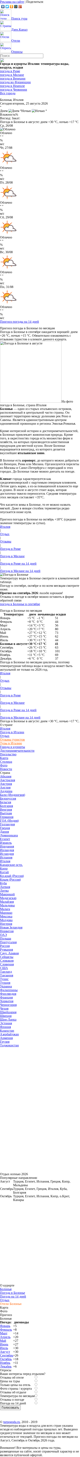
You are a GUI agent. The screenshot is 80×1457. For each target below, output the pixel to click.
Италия (5, 526)
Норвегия (7, 931)
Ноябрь (5, 1362)
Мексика (6, 916)
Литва (4, 890)
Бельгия (5, 802)
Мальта (5, 909)
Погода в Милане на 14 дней (20, 571)
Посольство (8, 754)
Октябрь (6, 1359)
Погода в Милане (12, 556)
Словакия (7, 960)
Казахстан (7, 1030)
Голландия (7, 824)
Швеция (5, 1016)
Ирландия (7, 850)
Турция (5, 982)
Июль (4, 1348)
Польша (5, 938)
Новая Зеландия (11, 927)
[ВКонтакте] (3, 6)
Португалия (8, 942)
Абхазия (5, 776)
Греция (5, 828)
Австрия (6, 783)
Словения (7, 964)
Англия (5, 787)
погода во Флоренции (15, 82)
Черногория (8, 1005)
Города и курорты (12, 747)
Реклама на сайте (12, 1)
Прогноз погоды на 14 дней (19, 321)
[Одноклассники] (11, 6)
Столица (6, 761)
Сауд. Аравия (9, 953)
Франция (6, 997)
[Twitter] (7, 6)
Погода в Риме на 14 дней (18, 563)
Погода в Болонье (12, 1292)
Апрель (5, 1337)
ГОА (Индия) (9, 820)
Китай (4, 872)
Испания (6, 857)
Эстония (6, 1023)
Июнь (4, 1344)
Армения (6, 1038)
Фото (3, 765)
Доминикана (9, 835)
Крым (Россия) (10, 879)
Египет (5, 839)
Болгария (6, 806)
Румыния (6, 949)
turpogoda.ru (11, 1422)
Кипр (4, 868)
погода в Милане (12, 75)
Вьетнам (6, 813)
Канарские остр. (11, 865)
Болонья (5, 1289)
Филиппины (9, 990)
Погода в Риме (10, 549)
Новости (6, 769)
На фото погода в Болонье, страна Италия (36, 403)
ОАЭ (3, 935)
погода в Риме (10, 71)
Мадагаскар (8, 898)
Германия (6, 817)
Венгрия (6, 809)
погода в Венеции (12, 78)
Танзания (6, 975)
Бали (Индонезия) (12, 795)
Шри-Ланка (8, 1019)
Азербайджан (9, 1034)
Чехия (4, 1008)
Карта (4, 758)
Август (5, 1351)
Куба (3, 883)
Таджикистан (9, 1045)
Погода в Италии (12, 732)
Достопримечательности (17, 750)
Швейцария (8, 1012)
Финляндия (8, 993)
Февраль (6, 1329)
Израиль (6, 842)
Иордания (7, 846)
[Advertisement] (31, 1108)
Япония (5, 1027)
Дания (4, 831)
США (4, 968)
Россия (5, 946)
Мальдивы (7, 905)
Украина (6, 986)
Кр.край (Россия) (12, 876)
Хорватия (6, 1001)
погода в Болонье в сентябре (20, 604)
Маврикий (7, 894)
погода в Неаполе (12, 86)
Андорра (6, 791)
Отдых (4, 534)
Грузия (4, 1041)
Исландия (7, 853)
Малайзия (7, 901)
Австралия (7, 780)
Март (3, 1333)
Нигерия (6, 923)
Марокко (6, 912)
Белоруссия (8, 798)
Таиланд (6, 971)
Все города (7, 93)
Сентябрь (6, 1355)
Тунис (4, 979)
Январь (5, 1326)
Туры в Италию (11, 743)
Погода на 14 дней (13, 1296)
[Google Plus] (20, 6)
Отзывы (5, 541)
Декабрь (5, 1366)
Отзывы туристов (12, 739)
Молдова (6, 920)
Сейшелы (6, 957)
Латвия (5, 887)
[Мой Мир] (16, 6)
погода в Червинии (13, 89)
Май (3, 1340)
